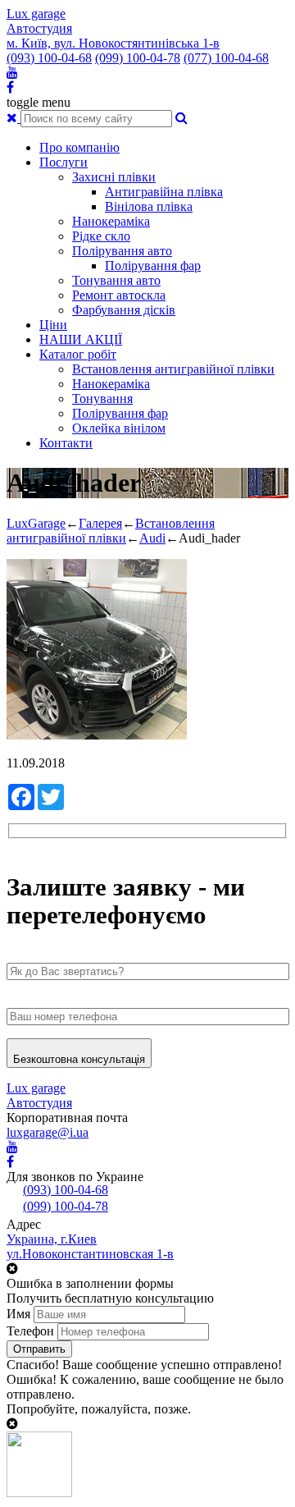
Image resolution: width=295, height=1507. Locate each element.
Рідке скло (101, 236)
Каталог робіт (77, 354)
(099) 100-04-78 (137, 58)
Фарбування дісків (123, 310)
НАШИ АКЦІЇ (80, 339)
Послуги (63, 162)
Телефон (30, 1331)
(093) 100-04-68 (49, 58)
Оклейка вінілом (119, 428)
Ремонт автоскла (119, 295)
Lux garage (36, 14)
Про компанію (79, 147)
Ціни (53, 325)
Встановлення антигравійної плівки (173, 369)
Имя (18, 1314)
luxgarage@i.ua (47, 1132)
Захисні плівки (114, 177)
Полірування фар (153, 266)
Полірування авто (122, 251)
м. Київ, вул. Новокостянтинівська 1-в (113, 43)
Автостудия (39, 28)
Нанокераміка (111, 221)
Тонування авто (116, 280)
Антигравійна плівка (164, 192)
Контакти (66, 443)
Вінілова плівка (149, 206)
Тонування (102, 398)
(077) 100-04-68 (226, 58)
